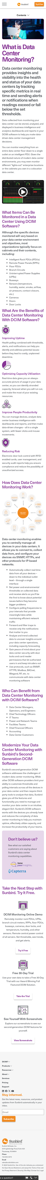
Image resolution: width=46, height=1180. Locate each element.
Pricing (5, 1082)
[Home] (23, 4)
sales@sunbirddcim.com (10, 1162)
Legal (41, 1170)
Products (6, 1065)
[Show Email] (26, 1178)
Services (5, 1078)
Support (5, 1086)
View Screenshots (23, 1040)
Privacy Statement (11, 1170)
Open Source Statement (13, 1168)
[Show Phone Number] (31, 1178)
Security (20, 1170)
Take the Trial (23, 996)
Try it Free (39, 4)
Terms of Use (36, 1168)
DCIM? (5, 1061)
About (5, 1074)
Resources (7, 1070)
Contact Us (35, 1170)
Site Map (27, 1170)
